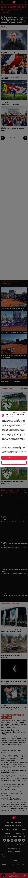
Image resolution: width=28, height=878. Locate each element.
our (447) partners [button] (8, 419)
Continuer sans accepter (20, 412)
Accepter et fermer (14, 458)
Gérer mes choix (14, 463)
